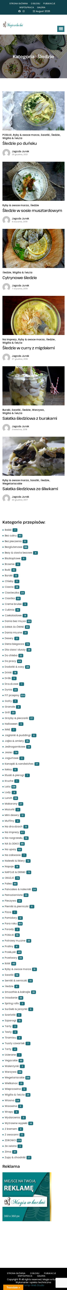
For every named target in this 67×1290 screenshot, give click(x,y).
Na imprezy (9, 339)
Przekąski (10, 952)
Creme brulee (13, 604)
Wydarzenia (12, 1117)
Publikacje (49, 3)
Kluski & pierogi (14, 775)
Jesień (9, 752)
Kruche (9, 781)
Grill (7, 712)
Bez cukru (11, 535)
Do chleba (11, 655)
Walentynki (12, 1066)
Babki (8, 530)
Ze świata (11, 1146)
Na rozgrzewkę (14, 838)
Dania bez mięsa (15, 621)
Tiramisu (10, 1037)
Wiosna (9, 1100)
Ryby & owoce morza (26, 135)
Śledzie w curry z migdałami (28, 347)
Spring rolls (12, 1003)
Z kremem (11, 1129)
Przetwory (11, 957)
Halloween (11, 724)
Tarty (8, 1026)
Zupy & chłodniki (15, 1157)
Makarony (11, 803)
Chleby (9, 581)
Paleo (8, 883)
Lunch (8, 798)
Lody (8, 792)
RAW (7, 963)
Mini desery (12, 815)
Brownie (9, 564)
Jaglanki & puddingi (18, 735)
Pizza (8, 912)
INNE (7, 729)
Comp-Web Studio (33, 1285)
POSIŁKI (7, 135)
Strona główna (18, 3)
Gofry (8, 701)
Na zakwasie (13, 855)
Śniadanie (11, 997)
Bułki (7, 569)
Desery (9, 638)
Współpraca (26, 7)
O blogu (35, 3)
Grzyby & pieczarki (16, 718)
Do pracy (10, 661)
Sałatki (45, 135)
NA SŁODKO (12, 843)
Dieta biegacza (14, 644)
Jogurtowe (11, 758)
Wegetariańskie (12, 483)
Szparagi (10, 1020)
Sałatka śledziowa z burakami (29, 418)
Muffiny (9, 821)
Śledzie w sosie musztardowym (32, 210)
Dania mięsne (13, 632)
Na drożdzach (13, 826)
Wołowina (11, 1106)
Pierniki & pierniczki (16, 906)
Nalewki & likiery (15, 860)
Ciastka (10, 598)
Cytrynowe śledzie (19, 277)
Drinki (8, 672)
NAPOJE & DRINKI (15, 872)
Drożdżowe (11, 684)
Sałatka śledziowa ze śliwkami (30, 488)
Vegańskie (11, 1060)
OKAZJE (9, 878)
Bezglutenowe (13, 547)
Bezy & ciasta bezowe (18, 552)
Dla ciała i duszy (15, 649)
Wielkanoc (11, 1083)
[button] (60, 29)
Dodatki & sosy (14, 666)
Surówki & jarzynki (16, 1009)
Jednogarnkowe (15, 746)
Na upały (10, 849)
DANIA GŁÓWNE (14, 627)
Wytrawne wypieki (16, 1123)
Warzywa (38, 410)
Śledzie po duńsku (19, 143)
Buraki (6, 410)
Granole (10, 706)
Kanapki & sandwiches (19, 763)
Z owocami (12, 1134)
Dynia (8, 689)
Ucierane (10, 1054)
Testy (8, 1032)
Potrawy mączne (15, 940)
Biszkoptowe (12, 558)
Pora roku (11, 923)
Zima (8, 1151)
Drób (8, 678)
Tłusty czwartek (15, 1043)
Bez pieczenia (13, 541)
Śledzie (55, 135)
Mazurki (9, 809)
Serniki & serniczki (16, 980)
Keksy (8, 769)
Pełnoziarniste (14, 895)
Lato (7, 786)
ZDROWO (10, 1140)
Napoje (9, 866)
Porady (9, 929)
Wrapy (9, 1111)
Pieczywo (10, 900)
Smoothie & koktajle (17, 992)
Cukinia (9, 609)
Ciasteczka (12, 592)
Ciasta (9, 587)
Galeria (41, 7)
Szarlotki (10, 1014)
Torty (8, 1049)
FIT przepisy (12, 695)
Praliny (9, 946)
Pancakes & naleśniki (18, 889)
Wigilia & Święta (12, 138)
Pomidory (11, 917)
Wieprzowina (13, 1089)
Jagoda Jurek (20, 151)
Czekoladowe (13, 615)
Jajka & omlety (14, 741)
